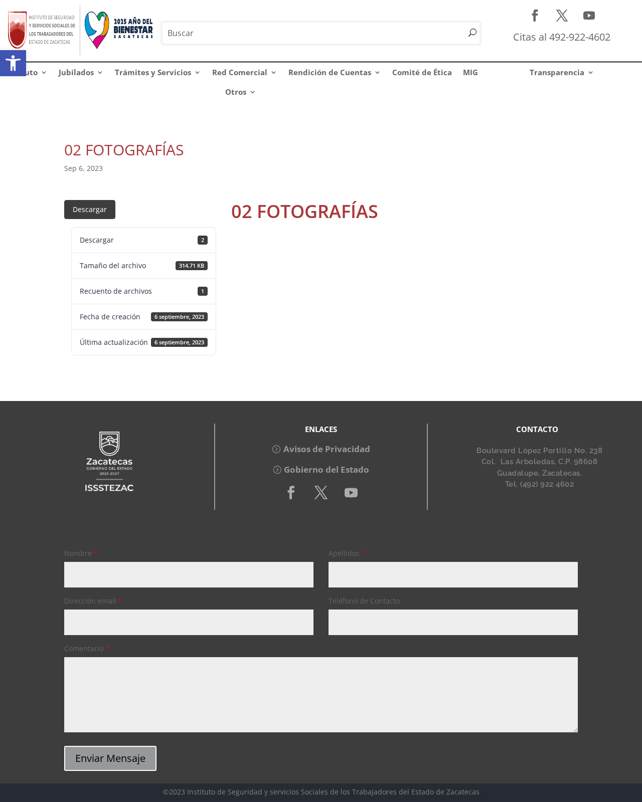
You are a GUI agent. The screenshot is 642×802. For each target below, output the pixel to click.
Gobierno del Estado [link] (326, 469)
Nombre (81, 553)
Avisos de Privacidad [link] (326, 449)
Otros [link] (235, 92)
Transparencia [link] (557, 72)
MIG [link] (470, 72)
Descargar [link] (90, 209)
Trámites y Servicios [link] (153, 72)
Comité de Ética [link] (422, 72)
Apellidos (347, 553)
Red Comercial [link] (239, 72)
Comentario (86, 648)
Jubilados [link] (76, 72)
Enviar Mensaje (110, 758)
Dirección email (93, 601)
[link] (13, 63)
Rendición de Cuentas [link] (329, 72)
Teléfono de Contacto (364, 601)
